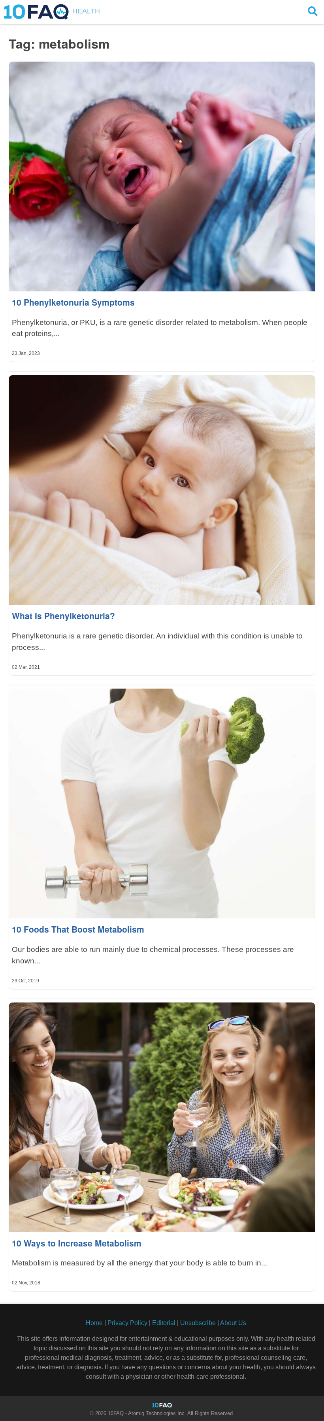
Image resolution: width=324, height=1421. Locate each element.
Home (94, 1323)
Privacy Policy (127, 1323)
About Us (233, 1323)
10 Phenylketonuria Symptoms (73, 302)
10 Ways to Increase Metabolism (76, 1243)
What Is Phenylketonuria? (63, 615)
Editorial (163, 1323)
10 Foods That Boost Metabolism (78, 929)
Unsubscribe (198, 1323)
